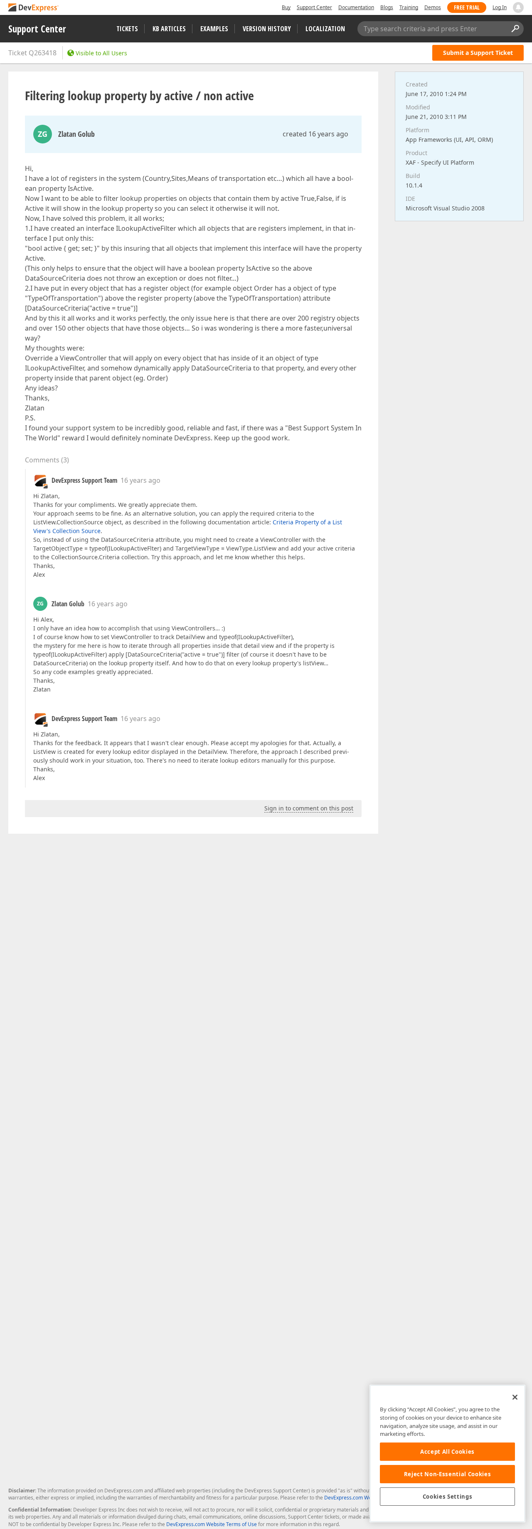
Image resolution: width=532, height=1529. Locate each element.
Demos (432, 7)
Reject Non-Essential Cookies (447, 1474)
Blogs (386, 7)
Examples (214, 28)
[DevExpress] (33, 8)
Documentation (356, 7)
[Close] (515, 1397)
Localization (325, 28)
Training (408, 7)
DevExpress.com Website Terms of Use (211, 1524)
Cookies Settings (448, 1496)
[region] (447, 1453)
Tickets (127, 28)
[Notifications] (518, 7)
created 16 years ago (315, 133)
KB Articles (169, 28)
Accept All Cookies (447, 1451)
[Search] (515, 28)
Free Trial (467, 7)
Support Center (314, 7)
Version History (267, 28)
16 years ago (140, 480)
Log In (500, 7)
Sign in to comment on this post (308, 808)
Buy (286, 7)
